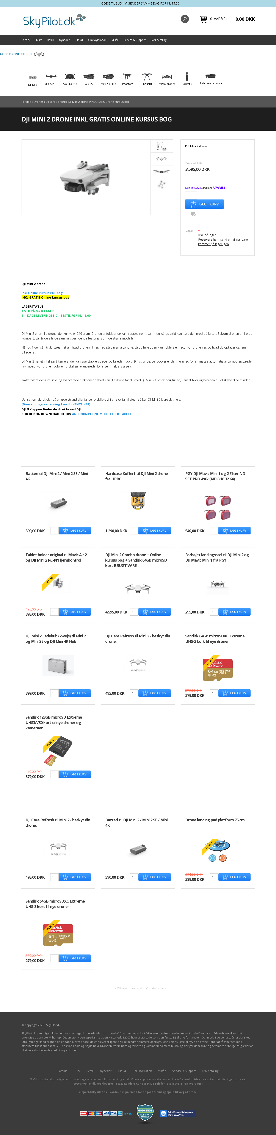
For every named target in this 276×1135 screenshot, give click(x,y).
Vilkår (115, 40)
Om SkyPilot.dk (97, 40)
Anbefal (136, 988)
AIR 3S (89, 84)
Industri (147, 84)
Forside (26, 40)
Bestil (50, 40)
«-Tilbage (121, 988)
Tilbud (79, 40)
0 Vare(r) (218, 18)
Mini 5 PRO (51, 84)
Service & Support (135, 40)
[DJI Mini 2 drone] (86, 177)
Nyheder (64, 40)
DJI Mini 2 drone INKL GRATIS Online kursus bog (98, 102)
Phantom (127, 84)
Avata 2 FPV (70, 84)
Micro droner (167, 84)
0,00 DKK (245, 19)
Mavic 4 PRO (108, 84)
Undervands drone (210, 83)
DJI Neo (32, 85)
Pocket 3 (187, 84)
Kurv (39, 40)
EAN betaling (158, 40)
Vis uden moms (156, 988)
